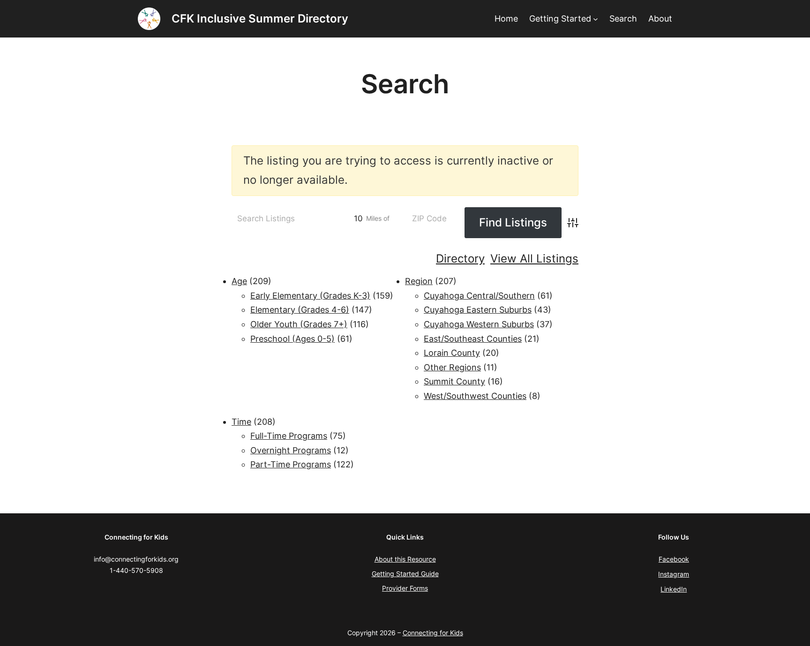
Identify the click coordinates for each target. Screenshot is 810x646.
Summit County (454, 381)
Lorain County (452, 353)
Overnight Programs (290, 450)
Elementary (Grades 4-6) (299, 310)
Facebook (674, 559)
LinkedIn (673, 589)
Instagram (673, 574)
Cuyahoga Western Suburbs (479, 324)
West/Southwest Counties (475, 396)
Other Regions (452, 367)
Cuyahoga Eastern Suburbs (478, 310)
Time (241, 422)
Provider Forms (405, 588)
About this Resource (405, 559)
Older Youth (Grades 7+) (298, 324)
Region (419, 281)
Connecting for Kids (433, 633)
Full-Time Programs (288, 436)
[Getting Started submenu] (595, 19)
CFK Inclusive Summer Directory (260, 18)
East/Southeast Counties (473, 339)
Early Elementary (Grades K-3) (310, 295)
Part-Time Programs (290, 464)
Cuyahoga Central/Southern (479, 295)
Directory (460, 258)
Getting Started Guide (405, 574)
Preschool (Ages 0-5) (292, 339)
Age (239, 281)
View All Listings (534, 258)
